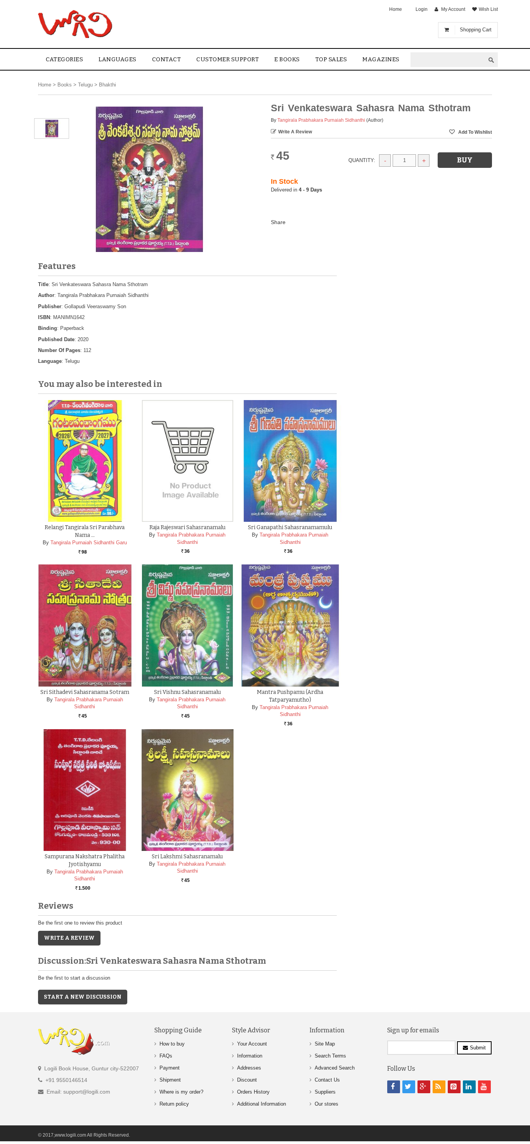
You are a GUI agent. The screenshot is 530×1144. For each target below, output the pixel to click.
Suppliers (325, 1092)
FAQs (165, 1056)
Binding (47, 328)
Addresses (249, 1068)
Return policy (174, 1104)
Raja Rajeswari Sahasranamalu (187, 527)
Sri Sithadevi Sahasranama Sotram (84, 692)
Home (395, 9)
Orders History (253, 1092)
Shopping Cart (476, 30)
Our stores (326, 1104)
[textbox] (447, 59)
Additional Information (261, 1104)
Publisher (49, 306)
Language (50, 361)
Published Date (56, 339)
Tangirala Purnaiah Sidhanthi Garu (88, 542)
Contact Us (327, 1080)
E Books (287, 59)
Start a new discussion (82, 997)
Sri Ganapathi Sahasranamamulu (290, 527)
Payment (169, 1068)
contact (166, 59)
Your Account (252, 1044)
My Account (453, 9)
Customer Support (227, 59)
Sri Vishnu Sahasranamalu (187, 692)
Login (422, 9)
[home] (76, 24)
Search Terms (330, 1056)
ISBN (44, 317)
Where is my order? (181, 1092)
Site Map (325, 1044)
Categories (64, 59)
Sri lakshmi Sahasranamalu (187, 856)
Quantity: (361, 160)
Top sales (331, 59)
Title (43, 284)
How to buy (172, 1044)
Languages (118, 59)
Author (46, 295)
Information (249, 1056)
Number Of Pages (59, 350)
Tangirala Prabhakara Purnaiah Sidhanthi (321, 120)
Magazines (381, 59)
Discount (247, 1080)
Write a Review (295, 132)
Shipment (170, 1080)
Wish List (488, 9)
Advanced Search (335, 1068)
